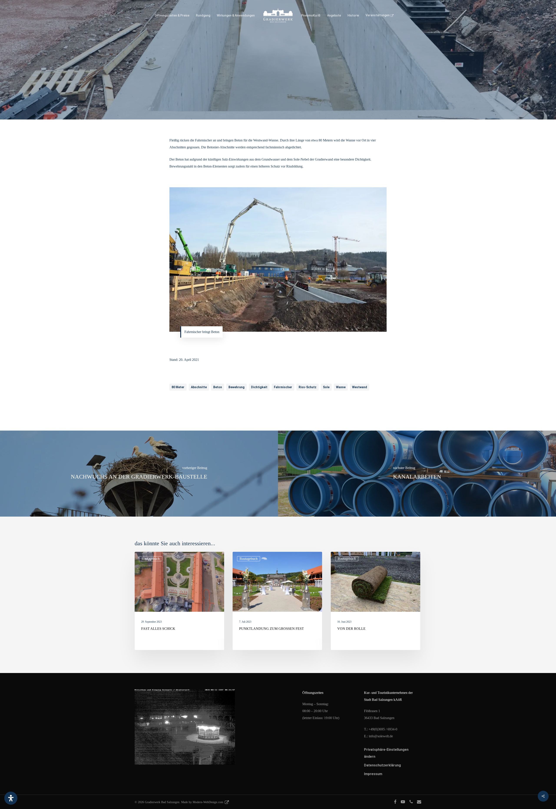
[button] (547, 15)
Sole (326, 387)
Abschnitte (199, 387)
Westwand (359, 387)
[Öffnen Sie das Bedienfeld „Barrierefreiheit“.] (10, 798)
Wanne (341, 387)
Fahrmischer (283, 387)
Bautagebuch (278, 100)
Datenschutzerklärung (382, 765)
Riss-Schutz (307, 387)
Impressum (373, 774)
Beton (217, 387)
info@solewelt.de (381, 736)
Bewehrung (236, 387)
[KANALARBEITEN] (417, 474)
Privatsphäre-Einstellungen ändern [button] (386, 753)
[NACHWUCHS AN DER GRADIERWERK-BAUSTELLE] (139, 474)
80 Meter (178, 387)
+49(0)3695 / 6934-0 (383, 729)
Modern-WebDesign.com (208, 802)
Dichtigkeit (259, 387)
